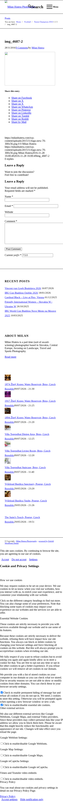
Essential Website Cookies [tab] (14, 618)
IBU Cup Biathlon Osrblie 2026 (21, 292)
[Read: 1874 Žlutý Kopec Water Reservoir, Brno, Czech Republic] (8, 379)
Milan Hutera (38, 47)
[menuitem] (34, 7)
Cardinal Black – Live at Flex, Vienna (24, 297)
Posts (7, 18)
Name (9, 196)
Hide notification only (31, 799)
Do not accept (19, 559)
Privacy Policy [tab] (7, 782)
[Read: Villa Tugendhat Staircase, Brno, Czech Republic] (8, 463)
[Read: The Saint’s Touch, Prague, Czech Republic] (8, 512)
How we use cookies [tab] (11, 580)
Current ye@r (13, 255)
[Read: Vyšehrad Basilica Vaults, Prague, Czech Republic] (8, 496)
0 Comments (22, 47)
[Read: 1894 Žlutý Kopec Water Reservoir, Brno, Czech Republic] (8, 413)
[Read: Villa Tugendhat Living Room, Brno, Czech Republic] (8, 446)
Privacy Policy (7, 796)
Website (9, 212)
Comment (11, 221)
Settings (33, 559)
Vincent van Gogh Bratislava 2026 (23, 288)
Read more (10, 356)
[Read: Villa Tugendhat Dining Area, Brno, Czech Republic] (8, 429)
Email (9, 205)
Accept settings (9, 799)
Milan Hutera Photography (26, 541)
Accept (5, 559)
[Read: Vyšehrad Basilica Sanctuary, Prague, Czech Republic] (8, 479)
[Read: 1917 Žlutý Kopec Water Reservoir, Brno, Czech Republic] (8, 396)
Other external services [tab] (12, 708)
